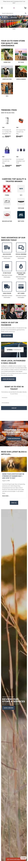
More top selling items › (8, 112)
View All (14, 502)
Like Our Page (7, 335)
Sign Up (14, 408)
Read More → (6, 495)
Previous (1, 21)
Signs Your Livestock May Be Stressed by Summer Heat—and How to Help (13, 476)
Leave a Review (8, 708)
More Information (9, 379)
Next (27, 21)
